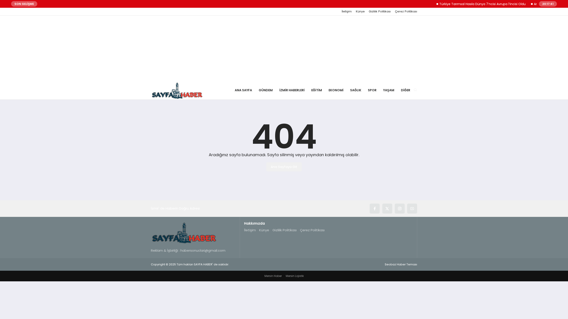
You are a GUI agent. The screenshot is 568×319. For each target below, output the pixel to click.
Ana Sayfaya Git (284, 166)
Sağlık (355, 90)
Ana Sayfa (243, 90)
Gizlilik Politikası (380, 12)
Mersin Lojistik (295, 276)
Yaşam (388, 90)
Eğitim (316, 90)
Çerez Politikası (406, 12)
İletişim (347, 12)
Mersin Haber (273, 276)
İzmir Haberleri (292, 90)
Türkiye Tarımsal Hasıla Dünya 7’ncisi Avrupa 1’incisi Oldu (478, 4)
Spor (372, 90)
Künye (360, 12)
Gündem (266, 90)
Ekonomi (336, 90)
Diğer (405, 90)
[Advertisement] (284, 49)
